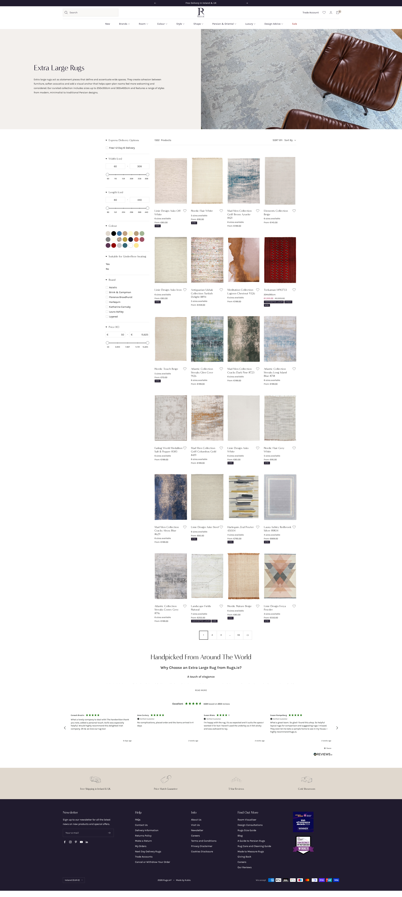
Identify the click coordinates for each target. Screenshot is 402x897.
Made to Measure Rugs (251, 851)
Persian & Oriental (223, 23)
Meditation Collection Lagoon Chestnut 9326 (241, 291)
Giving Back (244, 856)
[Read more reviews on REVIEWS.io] (323, 755)
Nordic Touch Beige (166, 369)
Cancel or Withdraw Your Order (152, 861)
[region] (201, 728)
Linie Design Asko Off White (168, 212)
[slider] (107, 174)
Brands (123, 23)
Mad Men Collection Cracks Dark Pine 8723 (240, 370)
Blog (240, 835)
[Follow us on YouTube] (81, 842)
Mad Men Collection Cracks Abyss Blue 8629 (167, 530)
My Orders (140, 846)
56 (238, 635)
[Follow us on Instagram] (70, 842)
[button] (65, 728)
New (107, 23)
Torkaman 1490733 (275, 290)
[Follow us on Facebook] (65, 842)
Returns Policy (143, 835)
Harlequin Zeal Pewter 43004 (240, 528)
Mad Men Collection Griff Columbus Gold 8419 (203, 451)
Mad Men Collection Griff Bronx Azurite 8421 (239, 214)
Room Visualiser (247, 819)
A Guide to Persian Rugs (251, 840)
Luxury (249, 23)
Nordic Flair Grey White (274, 449)
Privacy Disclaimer (201, 846)
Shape (197, 23)
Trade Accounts (143, 856)
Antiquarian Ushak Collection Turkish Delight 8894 (202, 293)
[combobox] (93, 12)
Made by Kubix (183, 880)
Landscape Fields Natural (201, 607)
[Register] (109, 833)
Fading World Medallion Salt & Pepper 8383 (168, 449)
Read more (201, 690)
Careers (195, 835)
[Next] (247, 635)
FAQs (137, 819)
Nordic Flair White (202, 210)
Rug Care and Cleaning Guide (254, 846)
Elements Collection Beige (276, 212)
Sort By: (278, 140)
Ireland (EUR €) (72, 880)
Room (142, 23)
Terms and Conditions (203, 840)
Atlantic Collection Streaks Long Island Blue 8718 (275, 372)
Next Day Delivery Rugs (148, 851)
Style (179, 23)
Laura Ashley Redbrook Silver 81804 (277, 528)
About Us (196, 819)
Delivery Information (146, 830)
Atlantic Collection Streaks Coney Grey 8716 (167, 609)
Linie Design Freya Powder (275, 607)
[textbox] (115, 166)
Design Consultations (250, 824)
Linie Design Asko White (238, 449)
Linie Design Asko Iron (168, 290)
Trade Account (311, 12)
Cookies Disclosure (202, 851)
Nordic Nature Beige (239, 606)
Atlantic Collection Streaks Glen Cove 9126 (202, 372)
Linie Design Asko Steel (205, 527)
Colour (161, 23)
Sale (294, 23)
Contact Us (141, 824)
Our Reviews (245, 867)
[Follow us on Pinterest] (76, 842)
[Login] (330, 12)
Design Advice (272, 23)
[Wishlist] (324, 12)
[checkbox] (128, 148)
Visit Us (195, 824)
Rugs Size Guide (247, 830)
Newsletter (197, 830)
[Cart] (337, 12)
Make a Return (143, 840)
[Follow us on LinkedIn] (87, 842)
